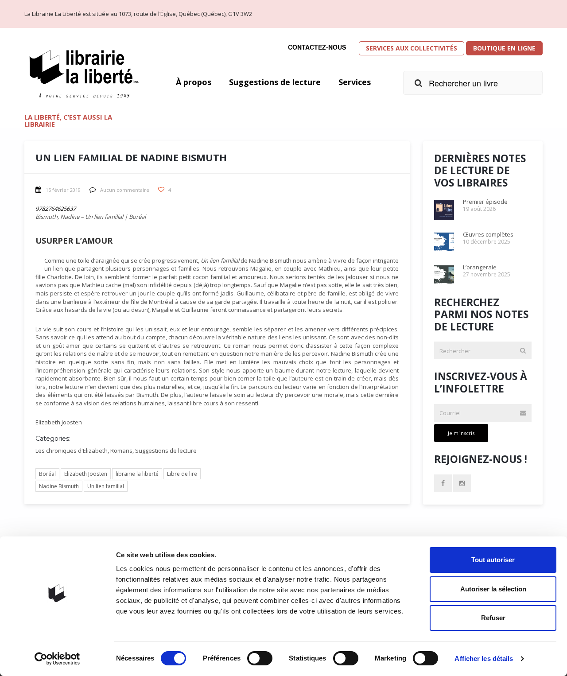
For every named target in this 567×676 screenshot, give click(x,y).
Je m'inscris (461, 433)
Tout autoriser (493, 559)
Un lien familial (105, 486)
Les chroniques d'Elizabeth (71, 451)
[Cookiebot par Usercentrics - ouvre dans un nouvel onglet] (57, 658)
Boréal (47, 474)
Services (354, 82)
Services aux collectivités (411, 48)
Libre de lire (182, 474)
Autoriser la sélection (493, 589)
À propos (193, 82)
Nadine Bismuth (59, 486)
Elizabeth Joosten (85, 474)
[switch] (259, 658)
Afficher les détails (483, 658)
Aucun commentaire (124, 189)
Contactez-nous (317, 47)
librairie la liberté (137, 474)
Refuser (493, 618)
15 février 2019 (63, 189)
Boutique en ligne (504, 48)
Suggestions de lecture (275, 82)
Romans (121, 451)
